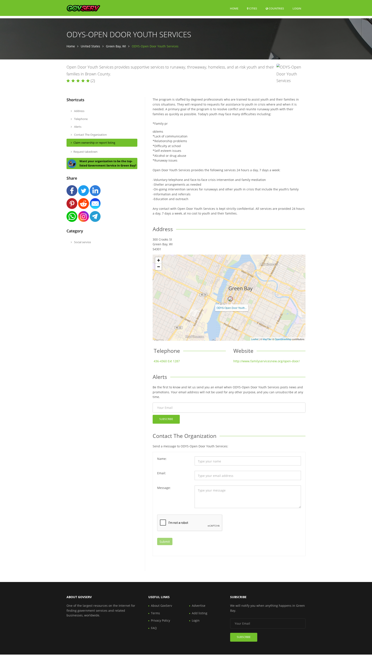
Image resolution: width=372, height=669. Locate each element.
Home (234, 8)
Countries (276, 8)
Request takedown (85, 152)
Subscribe (166, 419)
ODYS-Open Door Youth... (232, 308)
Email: (161, 473)
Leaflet (254, 339)
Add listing (199, 613)
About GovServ (161, 606)
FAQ (154, 628)
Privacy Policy (160, 620)
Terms (155, 613)
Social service (82, 242)
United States (90, 46)
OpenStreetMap (283, 339)
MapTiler (267, 339)
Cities (252, 8)
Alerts (77, 127)
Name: (162, 459)
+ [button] (158, 260)
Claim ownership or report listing (94, 143)
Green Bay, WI (116, 46)
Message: (164, 488)
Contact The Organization (90, 135)
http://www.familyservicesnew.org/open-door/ (266, 361)
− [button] (158, 266)
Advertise (198, 606)
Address (78, 111)
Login (297, 8)
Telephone (80, 119)
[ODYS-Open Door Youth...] (230, 299)
